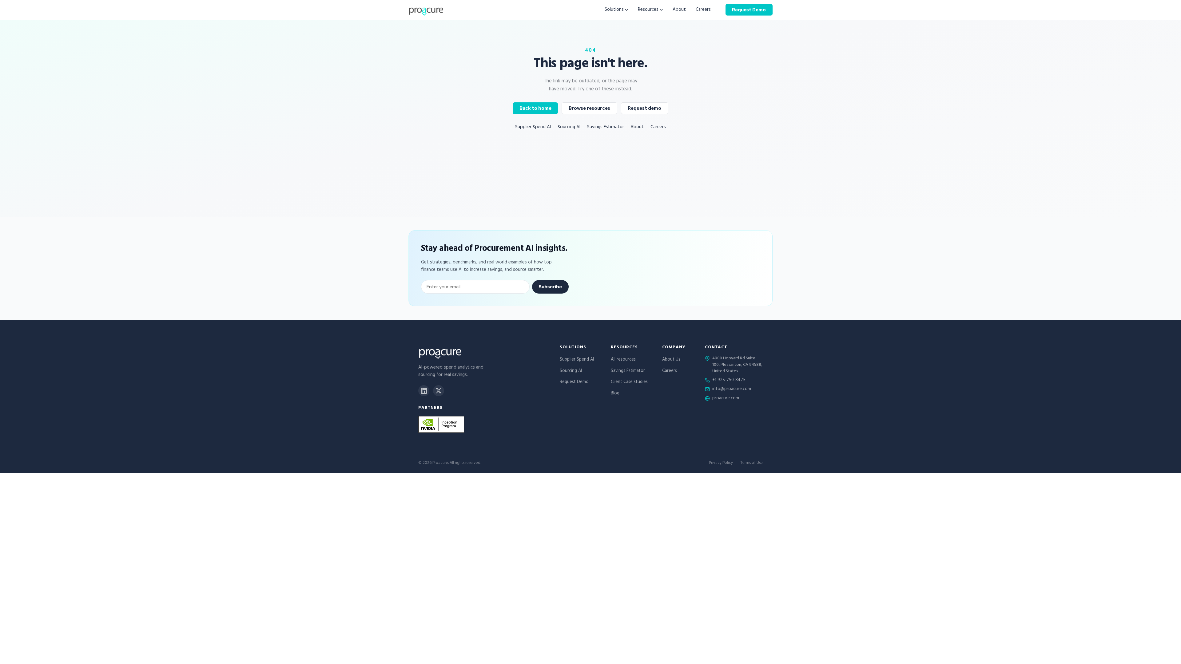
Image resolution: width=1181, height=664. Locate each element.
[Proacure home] (425, 10)
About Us (671, 360)
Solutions (614, 10)
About (679, 10)
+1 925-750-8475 (729, 380)
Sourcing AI (569, 127)
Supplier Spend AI (533, 127)
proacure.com (725, 398)
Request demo (644, 108)
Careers (703, 10)
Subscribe (550, 287)
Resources (648, 10)
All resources (623, 360)
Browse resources (589, 108)
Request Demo (749, 9)
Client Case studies (629, 382)
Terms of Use (751, 463)
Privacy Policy (721, 463)
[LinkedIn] (423, 390)
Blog (615, 393)
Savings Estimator (605, 127)
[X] (438, 390)
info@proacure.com (731, 389)
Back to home (535, 108)
